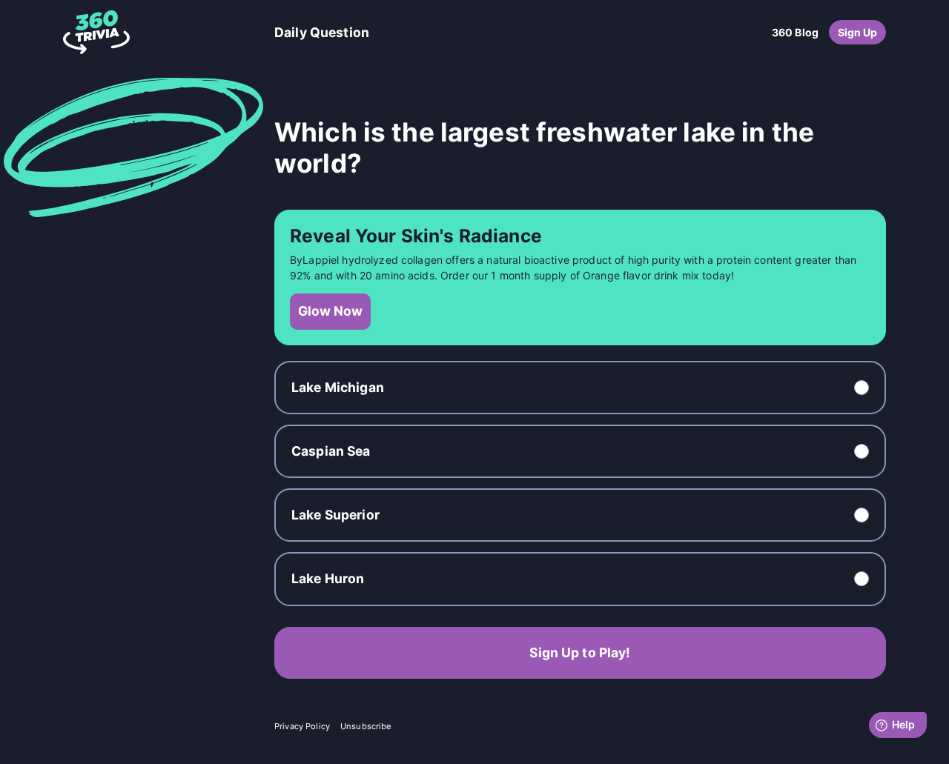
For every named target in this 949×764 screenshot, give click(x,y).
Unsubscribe (366, 726)
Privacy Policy (302, 726)
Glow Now (330, 311)
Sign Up (858, 32)
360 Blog (795, 32)
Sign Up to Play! (579, 652)
